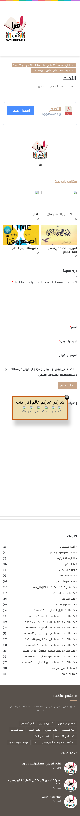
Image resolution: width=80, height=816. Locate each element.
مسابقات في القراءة (63, 668)
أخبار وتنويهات (67, 547)
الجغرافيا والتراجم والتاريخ (61, 552)
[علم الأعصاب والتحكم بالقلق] (59, 201)
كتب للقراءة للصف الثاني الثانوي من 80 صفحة (53, 70)
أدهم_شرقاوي (46, 723)
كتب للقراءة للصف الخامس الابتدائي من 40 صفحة (49, 651)
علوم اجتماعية (67, 576)
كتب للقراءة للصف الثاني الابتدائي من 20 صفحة (50, 639)
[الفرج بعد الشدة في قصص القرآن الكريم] (59, 235)
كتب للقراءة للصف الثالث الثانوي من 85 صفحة (34, 65)
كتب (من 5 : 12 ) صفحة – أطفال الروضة (54, 587)
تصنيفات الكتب (67, 570)
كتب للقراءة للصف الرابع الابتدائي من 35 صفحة (50, 657)
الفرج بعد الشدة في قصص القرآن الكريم (62, 250)
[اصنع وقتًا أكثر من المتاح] (21, 235)
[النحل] (21, 201)
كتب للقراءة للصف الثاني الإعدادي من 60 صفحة (49, 633)
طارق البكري (51, 730)
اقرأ (40, 164)
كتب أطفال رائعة (42, 736)
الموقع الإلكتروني (68, 355)
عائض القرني (34, 730)
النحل (36, 214)
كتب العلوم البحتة (66, 65)
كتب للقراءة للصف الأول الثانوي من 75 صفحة (51, 616)
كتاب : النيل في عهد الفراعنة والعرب (41, 763)
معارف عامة (68, 674)
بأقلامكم (70, 564)
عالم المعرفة (17, 730)
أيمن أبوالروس (27, 723)
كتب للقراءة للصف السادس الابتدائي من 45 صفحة (48, 662)
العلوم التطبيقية (66, 558)
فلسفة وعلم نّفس (65, 581)
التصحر (55, 109)
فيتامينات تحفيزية (51, 797)
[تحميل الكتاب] (21, 110)
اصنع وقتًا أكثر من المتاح (25, 248)
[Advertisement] (52, 25)
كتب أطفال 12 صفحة (65, 736)
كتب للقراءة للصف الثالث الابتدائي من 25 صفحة (50, 622)
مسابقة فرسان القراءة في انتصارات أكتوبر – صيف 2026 (34, 782)
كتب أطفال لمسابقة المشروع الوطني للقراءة (54, 742)
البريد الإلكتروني (68, 341)
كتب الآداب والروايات (64, 593)
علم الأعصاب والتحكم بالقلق (62, 214)
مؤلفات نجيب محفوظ (18, 742)
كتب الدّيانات (68, 599)
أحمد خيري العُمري (66, 723)
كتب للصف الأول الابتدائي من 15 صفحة (54, 610)
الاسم (73, 327)
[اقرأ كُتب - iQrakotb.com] (15, 28)
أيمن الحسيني (68, 730)
